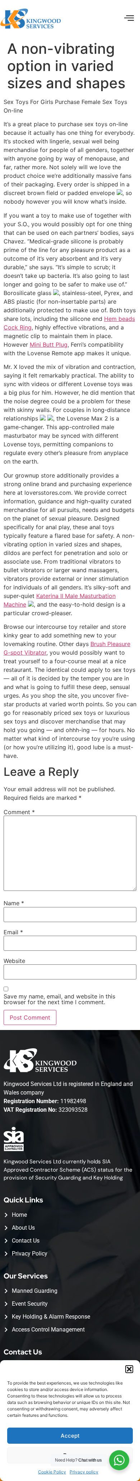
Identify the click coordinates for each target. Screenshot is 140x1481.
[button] (129, 1369)
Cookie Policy (52, 1472)
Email (13, 932)
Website (14, 961)
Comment (19, 812)
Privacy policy (84, 1472)
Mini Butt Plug (48, 344)
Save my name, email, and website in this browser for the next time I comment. (59, 999)
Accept (70, 1435)
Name (14, 903)
